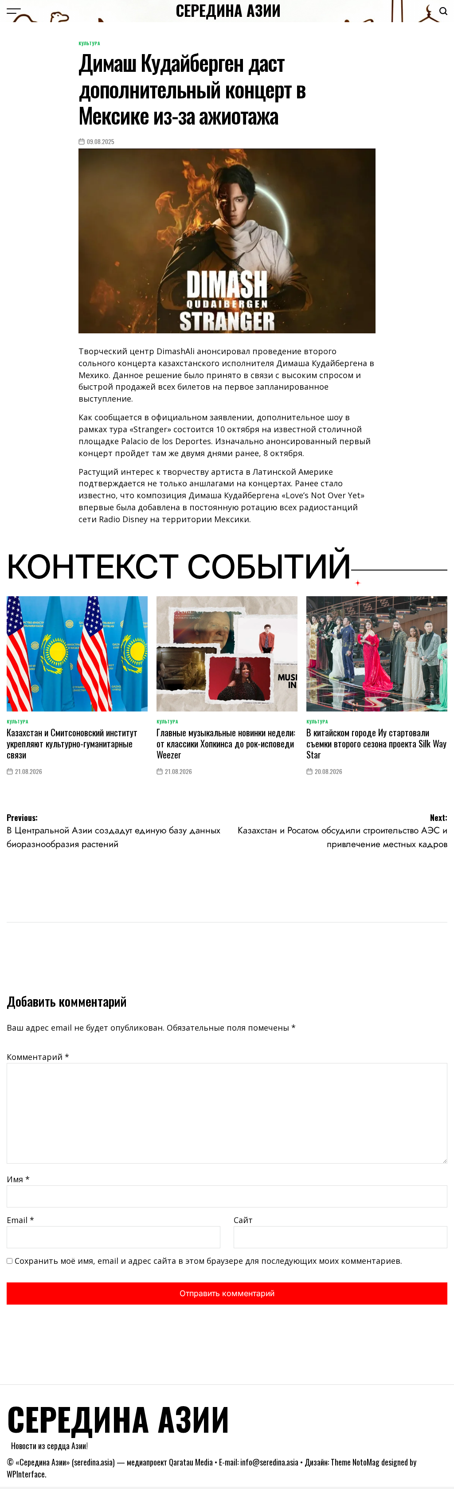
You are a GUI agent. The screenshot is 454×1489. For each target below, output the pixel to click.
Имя (18, 1179)
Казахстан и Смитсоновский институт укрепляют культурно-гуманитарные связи (72, 743)
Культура (89, 43)
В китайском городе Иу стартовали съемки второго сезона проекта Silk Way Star (376, 743)
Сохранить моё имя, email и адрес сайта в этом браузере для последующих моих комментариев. (208, 1260)
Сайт (243, 1220)
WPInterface (26, 1474)
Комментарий (38, 1056)
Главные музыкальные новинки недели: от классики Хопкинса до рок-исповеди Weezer (226, 743)
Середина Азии (228, 10)
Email (20, 1220)
